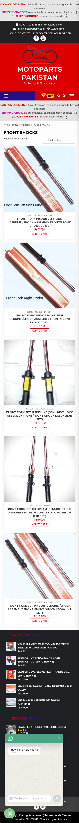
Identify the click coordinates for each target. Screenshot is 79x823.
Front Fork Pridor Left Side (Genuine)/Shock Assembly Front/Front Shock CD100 (39, 222)
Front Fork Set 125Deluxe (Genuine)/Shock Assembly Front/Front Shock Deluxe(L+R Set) (39, 416)
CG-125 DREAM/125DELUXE (39, 409)
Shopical (45, 819)
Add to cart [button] (39, 234)
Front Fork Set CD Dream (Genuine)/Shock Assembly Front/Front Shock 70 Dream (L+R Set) (39, 512)
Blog (39, 33)
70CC (31, 505)
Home (12, 33)
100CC (30, 215)
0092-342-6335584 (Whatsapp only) (40, 24)
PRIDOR (48, 215)
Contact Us (26, 33)
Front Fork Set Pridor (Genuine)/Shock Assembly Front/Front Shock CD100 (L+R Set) (39, 609)
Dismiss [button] (66, 16)
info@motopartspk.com (31, 28)
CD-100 (38, 215)
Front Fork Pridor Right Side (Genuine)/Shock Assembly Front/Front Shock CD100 (39, 319)
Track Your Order (57, 33)
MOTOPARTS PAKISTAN (39, 73)
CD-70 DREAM (43, 505)
